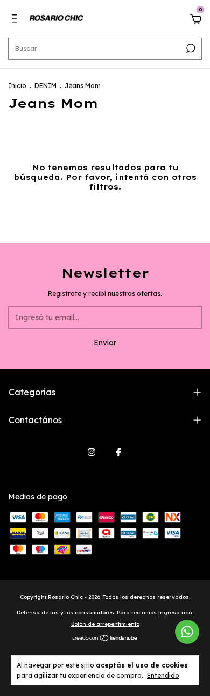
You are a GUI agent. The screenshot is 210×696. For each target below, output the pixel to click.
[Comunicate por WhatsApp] (187, 632)
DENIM (45, 86)
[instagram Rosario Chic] (91, 452)
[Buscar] (189, 48)
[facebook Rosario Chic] (118, 452)
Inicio (17, 86)
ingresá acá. (175, 612)
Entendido (163, 675)
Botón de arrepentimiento (105, 623)
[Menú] (16, 20)
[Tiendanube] (105, 639)
